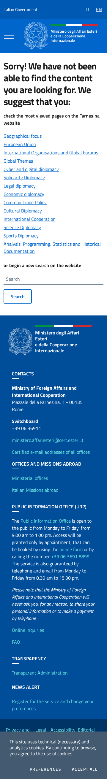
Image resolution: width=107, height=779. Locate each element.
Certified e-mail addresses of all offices (51, 452)
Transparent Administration (40, 672)
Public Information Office (46, 520)
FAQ (16, 641)
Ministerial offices (30, 478)
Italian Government (20, 9)
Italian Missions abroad (35, 490)
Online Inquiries (28, 630)
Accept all (84, 769)
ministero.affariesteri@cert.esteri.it (48, 440)
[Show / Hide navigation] (9, 35)
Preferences (45, 769)
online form (71, 549)
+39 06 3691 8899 (70, 556)
